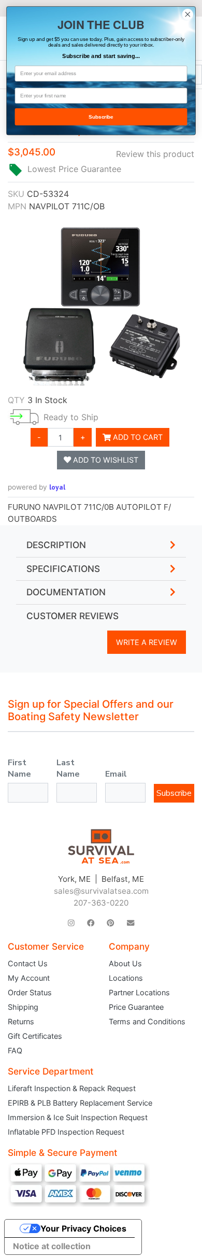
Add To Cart (137, 437)
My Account (29, 978)
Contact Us (28, 963)
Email (116, 774)
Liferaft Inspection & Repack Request (72, 1088)
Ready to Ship (71, 417)
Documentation (66, 592)
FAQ (15, 1050)
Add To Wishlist (104, 459)
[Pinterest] (110, 923)
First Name (19, 768)
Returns (21, 1021)
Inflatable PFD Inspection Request (66, 1131)
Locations (126, 978)
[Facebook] (90, 923)
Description (56, 545)
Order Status (30, 992)
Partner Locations (139, 992)
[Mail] (130, 923)
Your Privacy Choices (83, 1228)
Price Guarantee (136, 1007)
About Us (125, 963)
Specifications (63, 569)
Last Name (68, 768)
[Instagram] (71, 923)
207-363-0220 (101, 903)
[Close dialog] (187, 14)
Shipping (23, 1007)
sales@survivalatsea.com (101, 891)
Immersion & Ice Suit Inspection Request (78, 1117)
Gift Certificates (35, 1036)
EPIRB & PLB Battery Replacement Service (80, 1102)
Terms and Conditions (147, 1021)
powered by (36, 487)
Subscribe (174, 793)
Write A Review (146, 642)
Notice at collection (52, 1246)
